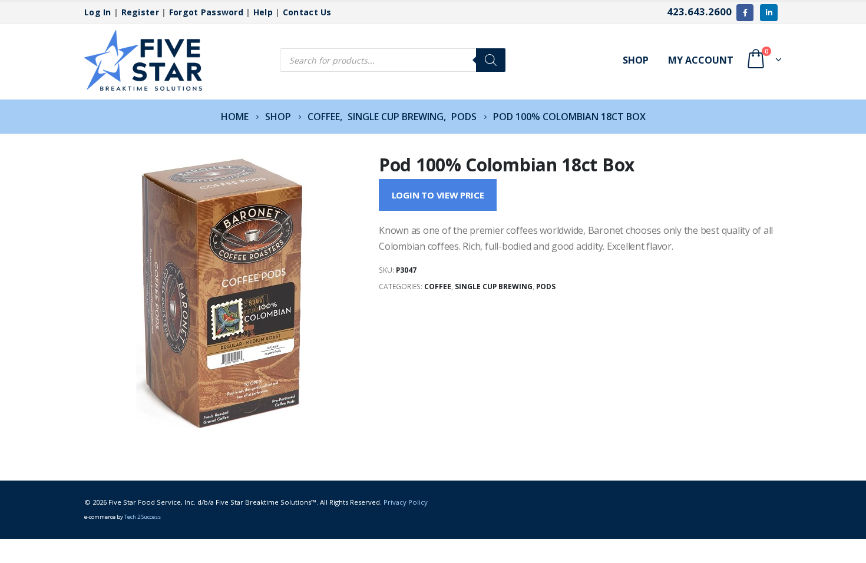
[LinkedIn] (768, 12)
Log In (97, 12)
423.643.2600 (699, 11)
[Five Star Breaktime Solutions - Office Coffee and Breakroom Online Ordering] (143, 60)
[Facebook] (744, 12)
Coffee (437, 287)
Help (263, 12)
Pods (546, 287)
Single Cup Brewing (494, 287)
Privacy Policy (406, 502)
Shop (636, 60)
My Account (700, 60)
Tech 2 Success (142, 517)
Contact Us (307, 12)
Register (140, 12)
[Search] (490, 60)
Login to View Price (438, 195)
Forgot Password (206, 12)
